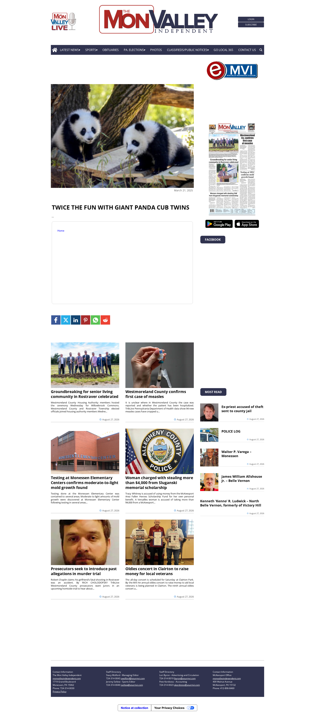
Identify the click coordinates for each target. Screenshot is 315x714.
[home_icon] (54, 49)
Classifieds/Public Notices (187, 50)
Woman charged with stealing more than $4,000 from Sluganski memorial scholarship (159, 482)
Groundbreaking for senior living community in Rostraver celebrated (84, 394)
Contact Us (247, 50)
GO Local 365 (223, 50)
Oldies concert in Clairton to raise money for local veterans (156, 571)
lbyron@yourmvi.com (185, 678)
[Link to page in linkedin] (75, 320)
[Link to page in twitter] (65, 320)
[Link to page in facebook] (56, 320)
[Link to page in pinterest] (85, 320)
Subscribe (251, 24)
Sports (90, 50)
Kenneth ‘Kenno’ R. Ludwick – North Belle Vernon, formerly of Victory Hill (230, 503)
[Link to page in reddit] (105, 320)
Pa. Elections (134, 50)
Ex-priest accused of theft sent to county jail (242, 409)
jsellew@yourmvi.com (132, 685)
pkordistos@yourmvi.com (187, 685)
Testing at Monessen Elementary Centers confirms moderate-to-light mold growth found (84, 482)
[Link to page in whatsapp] (95, 320)
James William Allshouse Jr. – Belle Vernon (241, 478)
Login (251, 19)
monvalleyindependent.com (67, 678)
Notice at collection (134, 708)
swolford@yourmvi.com (133, 678)
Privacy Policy (59, 691)
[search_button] (261, 49)
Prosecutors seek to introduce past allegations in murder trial (84, 571)
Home (60, 230)
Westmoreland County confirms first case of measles (155, 394)
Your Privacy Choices (169, 708)
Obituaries (110, 50)
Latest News (69, 50)
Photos (156, 50)
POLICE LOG (230, 431)
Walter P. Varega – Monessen (236, 453)
